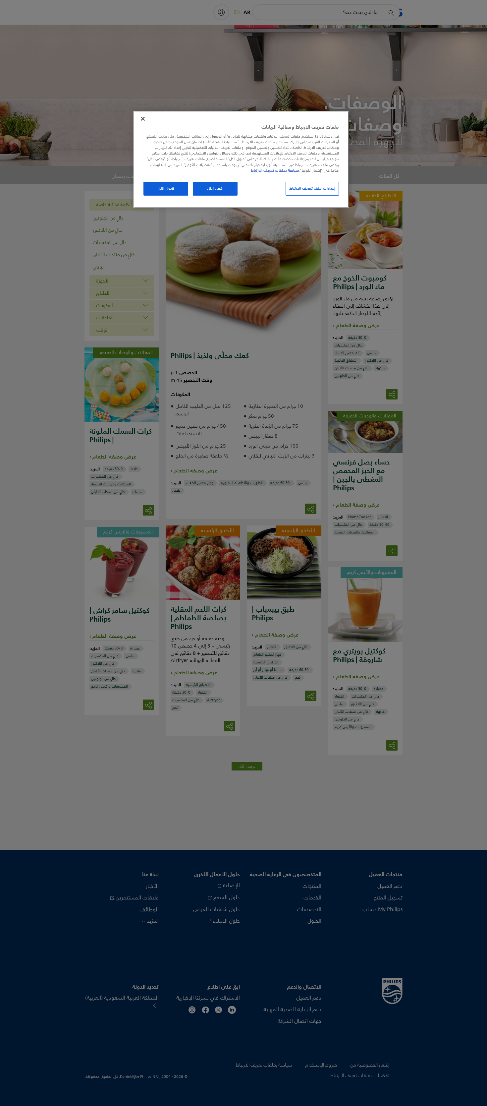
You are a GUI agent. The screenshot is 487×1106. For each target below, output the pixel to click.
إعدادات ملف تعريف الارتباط (312, 188)
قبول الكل (166, 188)
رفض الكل (215, 188)
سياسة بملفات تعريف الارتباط (275, 170)
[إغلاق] (142, 118)
